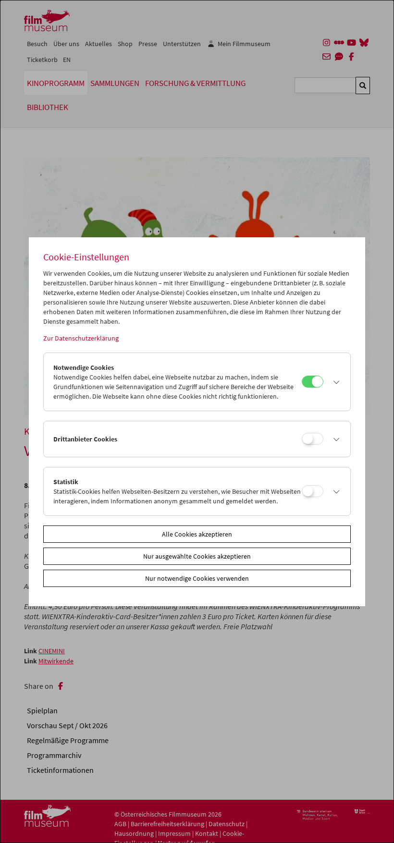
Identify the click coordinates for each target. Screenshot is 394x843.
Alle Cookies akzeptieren (197, 534)
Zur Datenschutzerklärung (81, 338)
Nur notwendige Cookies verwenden (197, 578)
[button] (334, 382)
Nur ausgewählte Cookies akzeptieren (197, 556)
